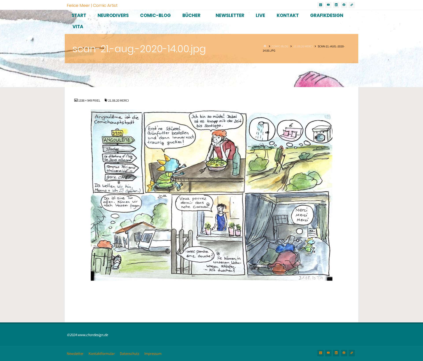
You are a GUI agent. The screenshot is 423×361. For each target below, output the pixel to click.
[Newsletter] (352, 5)
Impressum (152, 353)
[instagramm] (320, 5)
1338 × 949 (85, 100)
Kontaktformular (102, 353)
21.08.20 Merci (303, 46)
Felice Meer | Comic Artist (92, 5)
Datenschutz (129, 353)
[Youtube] (328, 5)
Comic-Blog (280, 46)
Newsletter (75, 353)
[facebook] (344, 5)
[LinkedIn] (336, 5)
